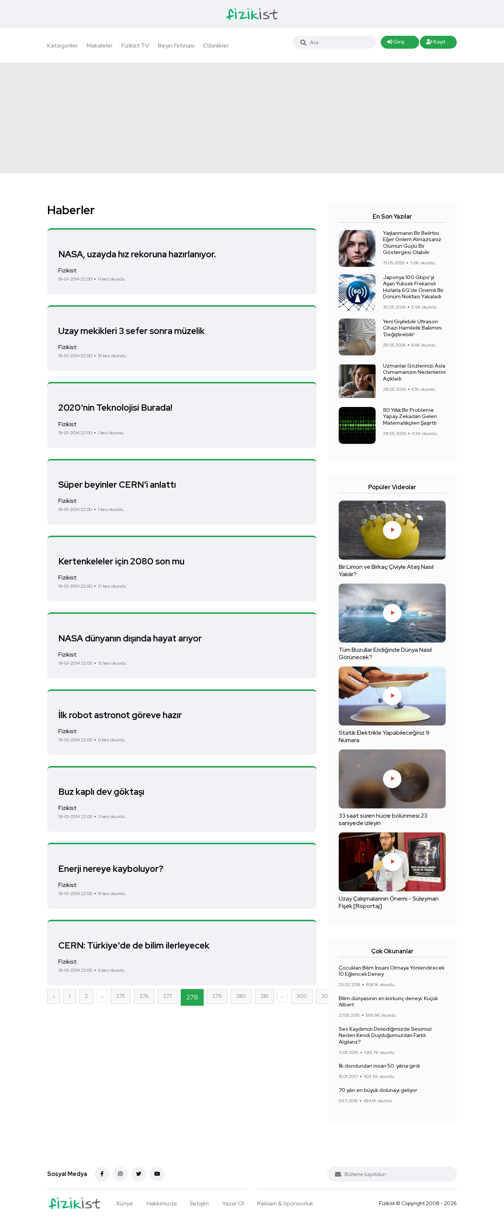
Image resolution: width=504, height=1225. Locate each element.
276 (144, 996)
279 (217, 996)
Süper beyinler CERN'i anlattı (117, 484)
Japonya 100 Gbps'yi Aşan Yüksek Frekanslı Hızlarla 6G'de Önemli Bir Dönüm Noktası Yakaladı (413, 287)
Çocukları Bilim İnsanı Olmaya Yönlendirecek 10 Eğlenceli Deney (392, 971)
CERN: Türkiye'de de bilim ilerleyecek (134, 945)
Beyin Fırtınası (176, 45)
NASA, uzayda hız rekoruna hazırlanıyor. (137, 254)
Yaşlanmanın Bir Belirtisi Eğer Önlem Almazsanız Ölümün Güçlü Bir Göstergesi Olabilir (412, 243)
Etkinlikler (216, 45)
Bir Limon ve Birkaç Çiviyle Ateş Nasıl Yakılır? (386, 570)
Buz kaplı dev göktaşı (101, 791)
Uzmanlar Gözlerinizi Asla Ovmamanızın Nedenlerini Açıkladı (414, 372)
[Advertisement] (252, 118)
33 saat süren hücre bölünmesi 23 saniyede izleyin (383, 819)
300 (302, 996)
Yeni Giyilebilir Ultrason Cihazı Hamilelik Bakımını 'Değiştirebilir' (412, 328)
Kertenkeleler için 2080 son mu (121, 561)
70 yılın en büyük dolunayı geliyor (378, 1090)
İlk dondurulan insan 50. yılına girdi (379, 1066)
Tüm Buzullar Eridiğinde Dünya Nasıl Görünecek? (385, 653)
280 (241, 996)
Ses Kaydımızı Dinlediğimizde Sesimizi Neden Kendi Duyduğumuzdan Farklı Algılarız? (385, 1035)
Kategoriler (62, 45)
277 (167, 996)
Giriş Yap (395, 43)
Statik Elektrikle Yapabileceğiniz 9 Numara (384, 736)
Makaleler (100, 45)
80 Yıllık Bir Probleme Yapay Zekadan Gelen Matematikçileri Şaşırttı (410, 416)
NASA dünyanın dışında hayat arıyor (130, 638)
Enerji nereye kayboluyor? (110, 868)
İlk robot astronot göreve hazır (120, 715)
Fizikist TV (135, 45)
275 (120, 996)
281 (264, 996)
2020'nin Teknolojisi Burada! (115, 407)
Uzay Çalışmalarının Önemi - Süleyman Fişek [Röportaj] (389, 902)
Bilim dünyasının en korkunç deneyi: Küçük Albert (388, 1001)
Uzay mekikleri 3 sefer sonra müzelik (131, 331)
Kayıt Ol (436, 43)
